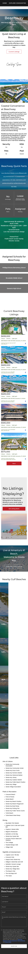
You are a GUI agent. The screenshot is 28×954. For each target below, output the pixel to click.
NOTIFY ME (14, 946)
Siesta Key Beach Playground (14, 804)
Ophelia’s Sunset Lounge (13, 864)
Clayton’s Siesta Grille (12, 829)
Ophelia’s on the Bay (12, 834)
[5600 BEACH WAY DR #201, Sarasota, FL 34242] (14, 441)
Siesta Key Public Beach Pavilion (15, 782)
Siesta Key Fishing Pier (12, 808)
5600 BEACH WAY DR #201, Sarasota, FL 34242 (13, 456)
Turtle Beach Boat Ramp (13, 815)
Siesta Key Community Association (12, 765)
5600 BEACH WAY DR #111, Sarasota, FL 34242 (13, 398)
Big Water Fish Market (12, 823)
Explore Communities (17, 3)
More (14, 463)
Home (5, 3)
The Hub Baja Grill (11, 873)
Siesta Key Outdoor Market (14, 780)
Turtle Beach (9, 813)
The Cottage (9, 842)
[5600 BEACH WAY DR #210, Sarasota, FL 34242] (14, 412)
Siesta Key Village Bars (13, 869)
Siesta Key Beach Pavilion (13, 801)
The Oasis (9, 876)
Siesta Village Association (13, 787)
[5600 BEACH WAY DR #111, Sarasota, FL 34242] (14, 383)
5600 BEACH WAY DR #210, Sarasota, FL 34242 (13, 427)
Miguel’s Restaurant (11, 831)
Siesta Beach (10, 799)
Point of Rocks (10, 797)
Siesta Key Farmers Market (14, 773)
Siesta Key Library (11, 777)
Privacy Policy (8, 942)
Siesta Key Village (11, 784)
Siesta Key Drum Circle (12, 770)
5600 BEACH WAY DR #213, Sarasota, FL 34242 (13, 340)
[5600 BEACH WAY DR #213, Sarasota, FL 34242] (14, 326)
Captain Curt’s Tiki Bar (12, 855)
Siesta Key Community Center (15, 768)
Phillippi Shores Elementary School (14, 267)
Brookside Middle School (14, 278)
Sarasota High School (14, 288)
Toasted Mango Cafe (12, 845)
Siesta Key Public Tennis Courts (15, 810)
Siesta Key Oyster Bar (12, 836)
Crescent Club (10, 857)
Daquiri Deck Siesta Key (13, 859)
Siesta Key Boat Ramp (12, 806)
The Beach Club (10, 871)
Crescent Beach (10, 794)
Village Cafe (9, 847)
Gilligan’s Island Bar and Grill (14, 862)
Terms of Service (21, 940)
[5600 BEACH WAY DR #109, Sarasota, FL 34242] (14, 354)
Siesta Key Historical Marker (14, 775)
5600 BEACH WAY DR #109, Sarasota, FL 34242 (13, 369)
